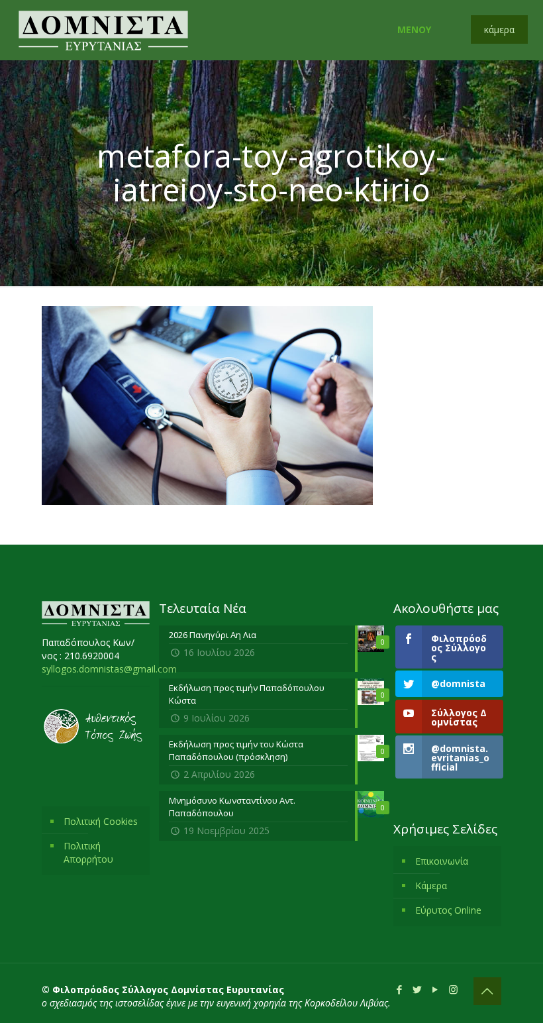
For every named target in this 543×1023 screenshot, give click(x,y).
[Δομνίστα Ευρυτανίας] (103, 30)
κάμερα (499, 29)
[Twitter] (417, 989)
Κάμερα (431, 885)
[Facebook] (400, 989)
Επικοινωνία (441, 861)
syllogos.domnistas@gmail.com (109, 669)
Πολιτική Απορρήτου (88, 852)
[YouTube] (435, 989)
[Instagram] (453, 989)
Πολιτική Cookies (101, 821)
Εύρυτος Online (448, 910)
